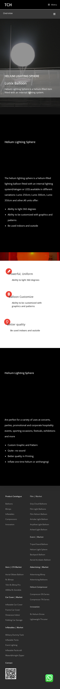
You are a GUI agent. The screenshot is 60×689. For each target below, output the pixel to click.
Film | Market (36, 496)
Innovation (35, 606)
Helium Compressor (38, 587)
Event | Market (37, 537)
